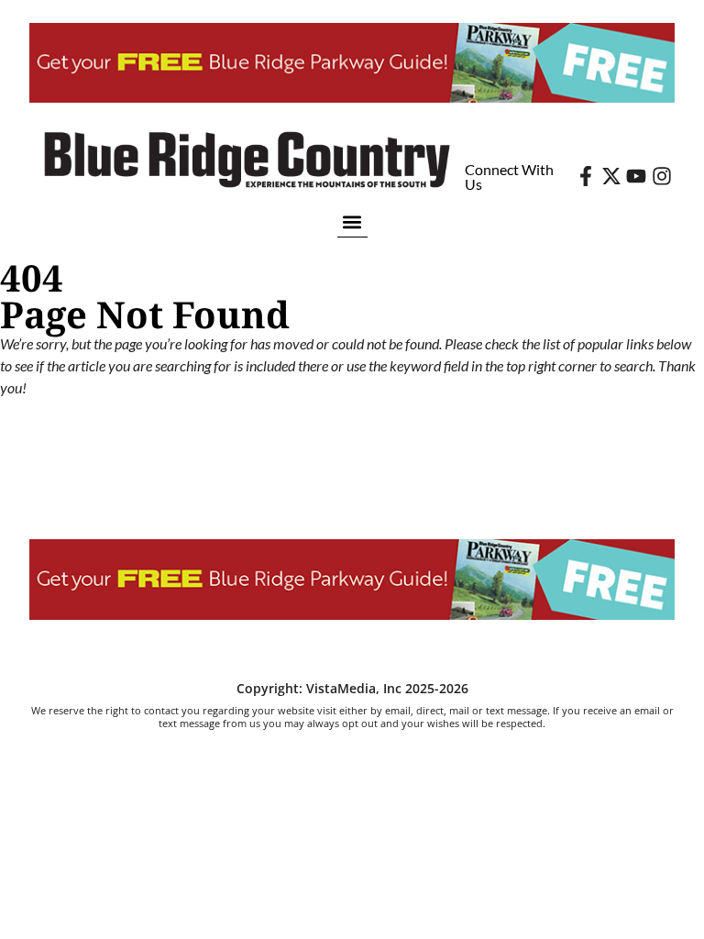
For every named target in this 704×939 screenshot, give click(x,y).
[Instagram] (661, 176)
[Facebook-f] (585, 176)
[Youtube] (636, 176)
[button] (352, 221)
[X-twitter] (611, 176)
